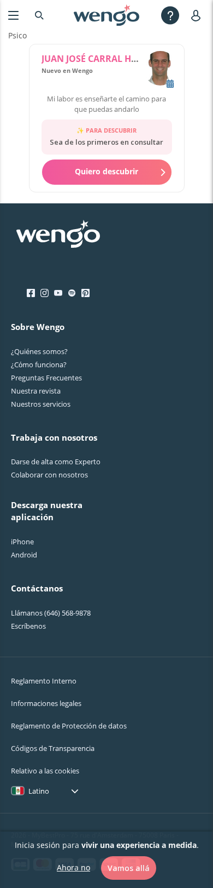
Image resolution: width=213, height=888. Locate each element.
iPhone (22, 542)
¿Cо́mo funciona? (39, 364)
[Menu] (13, 15)
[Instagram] (44, 293)
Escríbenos (28, 626)
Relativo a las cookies (45, 771)
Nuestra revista (36, 391)
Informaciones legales (46, 703)
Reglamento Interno (43, 681)
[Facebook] (31, 293)
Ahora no (73, 867)
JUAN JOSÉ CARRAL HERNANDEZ (110, 59)
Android (24, 555)
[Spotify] (72, 293)
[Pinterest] (85, 293)
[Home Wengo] (58, 235)
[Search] (39, 15)
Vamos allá (129, 868)
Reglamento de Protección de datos (69, 726)
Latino (38, 791)
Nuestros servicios (40, 404)
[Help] (170, 15)
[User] (198, 15)
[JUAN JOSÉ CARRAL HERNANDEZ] (160, 69)
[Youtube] (58, 293)
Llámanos (51, 613)
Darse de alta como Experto (55, 461)
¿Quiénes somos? (39, 351)
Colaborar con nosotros (49, 475)
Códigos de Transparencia (52, 748)
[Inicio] (106, 15)
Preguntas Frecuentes (46, 378)
